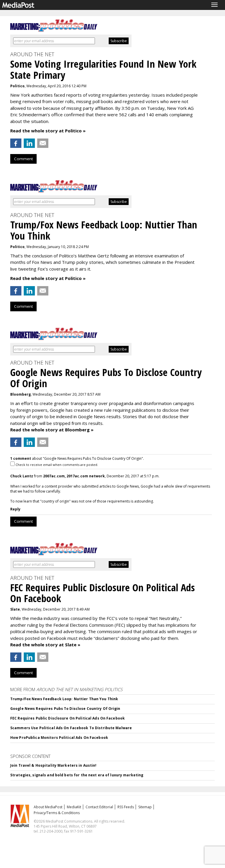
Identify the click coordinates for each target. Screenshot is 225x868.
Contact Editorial (99, 806)
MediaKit (74, 806)
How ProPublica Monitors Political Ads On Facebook (59, 737)
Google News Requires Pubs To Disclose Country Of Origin (65, 708)
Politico (17, 85)
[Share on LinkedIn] (29, 143)
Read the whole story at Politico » (48, 131)
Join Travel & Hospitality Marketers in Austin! (53, 765)
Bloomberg (20, 394)
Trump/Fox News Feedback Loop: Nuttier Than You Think (64, 698)
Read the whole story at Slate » (45, 644)
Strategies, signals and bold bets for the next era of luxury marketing (76, 775)
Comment (23, 158)
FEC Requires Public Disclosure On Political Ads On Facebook (67, 718)
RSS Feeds (125, 806)
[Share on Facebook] (15, 143)
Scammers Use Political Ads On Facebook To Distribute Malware (71, 727)
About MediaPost (48, 806)
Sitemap (145, 806)
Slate (15, 609)
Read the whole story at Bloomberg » (51, 430)
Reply (15, 509)
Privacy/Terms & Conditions (57, 812)
